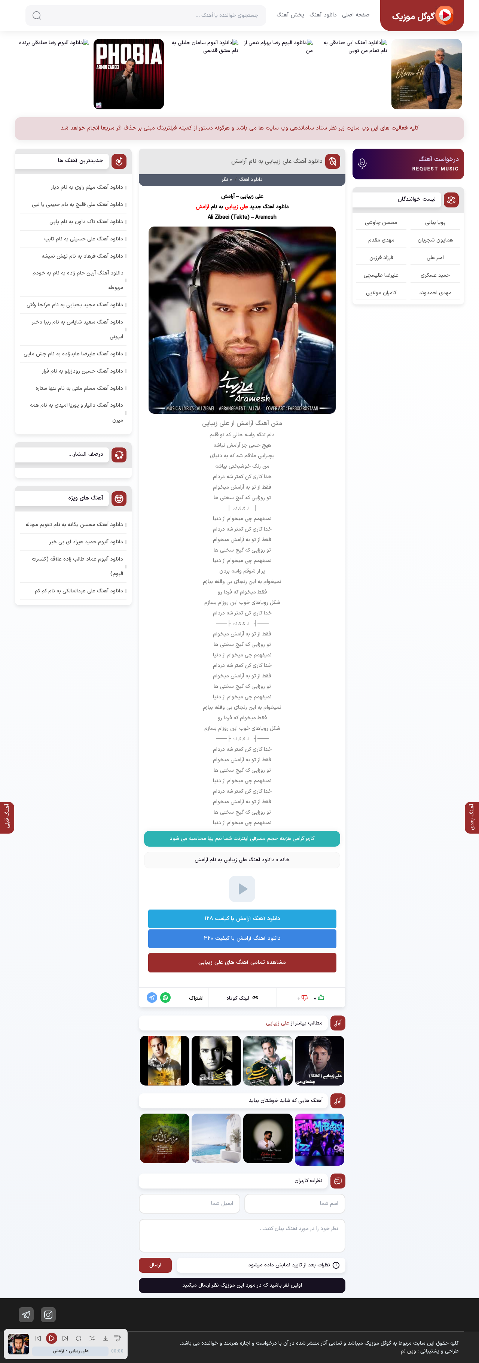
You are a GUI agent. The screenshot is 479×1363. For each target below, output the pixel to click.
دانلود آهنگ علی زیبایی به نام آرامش (277, 161)
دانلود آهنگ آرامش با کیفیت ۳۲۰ (242, 938)
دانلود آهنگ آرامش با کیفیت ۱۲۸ (242, 918)
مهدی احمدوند (435, 293)
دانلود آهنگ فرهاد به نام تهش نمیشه (82, 256)
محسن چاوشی (381, 223)
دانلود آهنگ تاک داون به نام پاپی (86, 222)
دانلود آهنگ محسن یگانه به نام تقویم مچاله (74, 525)
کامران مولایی (381, 293)
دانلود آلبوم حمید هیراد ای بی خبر (86, 542)
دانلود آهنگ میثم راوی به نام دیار (87, 187)
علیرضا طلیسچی (381, 275)
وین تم (408, 1351)
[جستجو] (36, 15)
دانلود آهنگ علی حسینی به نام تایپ (83, 239)
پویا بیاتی (435, 223)
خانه (285, 860)
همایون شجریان (435, 240)
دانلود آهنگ (323, 15)
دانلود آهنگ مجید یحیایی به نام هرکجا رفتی (75, 305)
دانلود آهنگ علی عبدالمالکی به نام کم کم (79, 591)
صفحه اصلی (356, 15)
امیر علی (435, 258)
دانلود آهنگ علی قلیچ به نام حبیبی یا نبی (77, 205)
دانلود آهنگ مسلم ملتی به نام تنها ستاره (79, 388)
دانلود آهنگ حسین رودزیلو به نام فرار (82, 371)
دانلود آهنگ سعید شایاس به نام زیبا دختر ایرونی (77, 329)
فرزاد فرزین (381, 258)
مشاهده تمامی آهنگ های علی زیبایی (242, 962)
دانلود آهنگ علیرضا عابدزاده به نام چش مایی (73, 354)
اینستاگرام (48, 1314)
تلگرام (26, 1314)
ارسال (155, 1265)
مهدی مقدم (381, 240)
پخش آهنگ (290, 15)
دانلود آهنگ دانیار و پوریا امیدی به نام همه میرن (76, 412)
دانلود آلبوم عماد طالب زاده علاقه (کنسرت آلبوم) (77, 566)
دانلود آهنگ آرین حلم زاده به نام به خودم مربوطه (78, 280)
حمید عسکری (435, 275)
